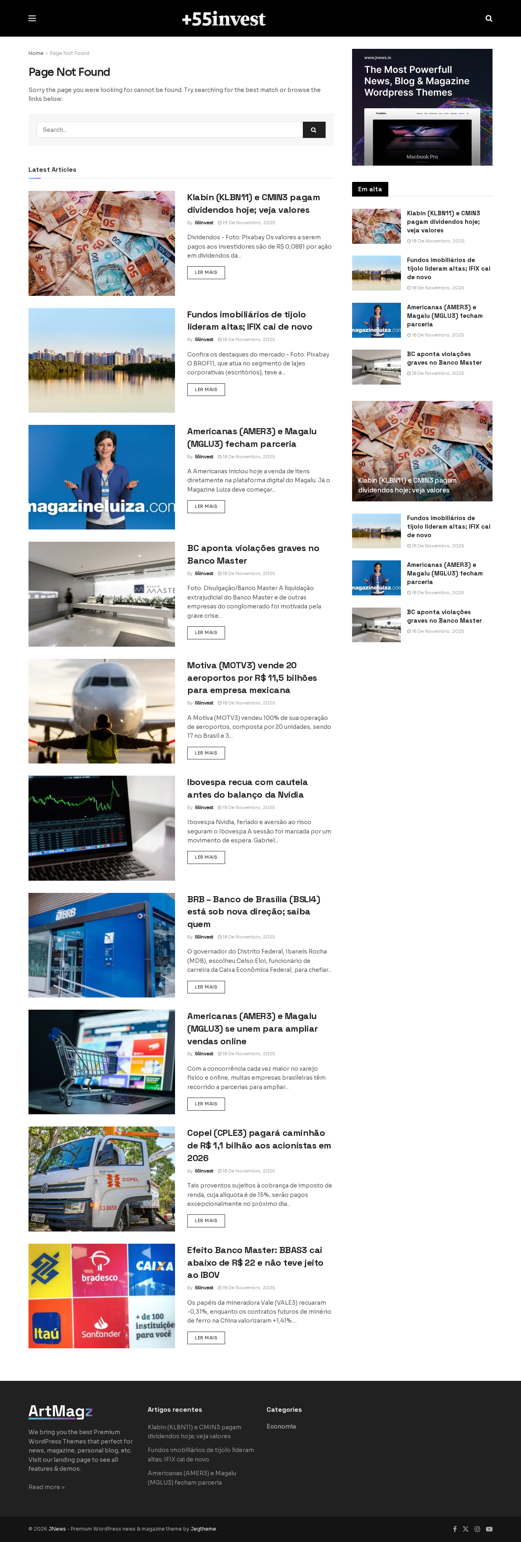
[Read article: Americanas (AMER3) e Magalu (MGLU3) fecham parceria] (101, 477)
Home (36, 53)
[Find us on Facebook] (455, 1529)
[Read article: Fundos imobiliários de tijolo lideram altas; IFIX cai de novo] (101, 360)
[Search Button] (489, 18)
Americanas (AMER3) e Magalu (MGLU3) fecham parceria (445, 315)
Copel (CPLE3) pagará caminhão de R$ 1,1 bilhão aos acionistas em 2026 (259, 1145)
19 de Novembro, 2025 (248, 222)
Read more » (46, 1487)
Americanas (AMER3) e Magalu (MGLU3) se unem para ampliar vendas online (252, 1028)
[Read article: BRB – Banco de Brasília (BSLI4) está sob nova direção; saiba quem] (101, 945)
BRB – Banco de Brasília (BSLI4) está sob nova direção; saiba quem (253, 911)
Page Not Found (70, 53)
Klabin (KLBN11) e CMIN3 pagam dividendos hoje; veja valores (443, 221)
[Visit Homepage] (260, 18)
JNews (57, 1529)
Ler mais (210, 272)
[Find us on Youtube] (489, 1529)
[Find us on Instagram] (477, 1529)
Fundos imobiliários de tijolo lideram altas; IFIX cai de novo (448, 268)
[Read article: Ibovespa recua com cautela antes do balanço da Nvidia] (101, 828)
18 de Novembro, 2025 (248, 339)
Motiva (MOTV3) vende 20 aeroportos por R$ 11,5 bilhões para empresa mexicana (252, 677)
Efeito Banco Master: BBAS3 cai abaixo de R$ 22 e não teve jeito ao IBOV (255, 1262)
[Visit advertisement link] (422, 107)
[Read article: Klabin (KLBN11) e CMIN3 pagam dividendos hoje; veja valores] (101, 243)
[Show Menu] (32, 18)
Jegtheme (203, 1529)
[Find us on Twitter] (465, 1529)
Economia (281, 1426)
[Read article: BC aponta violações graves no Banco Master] (101, 594)
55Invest (204, 222)
